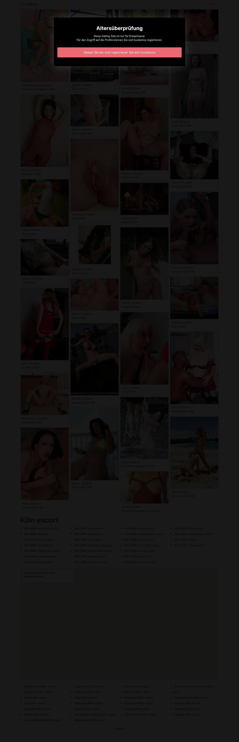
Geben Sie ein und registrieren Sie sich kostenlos (119, 52)
